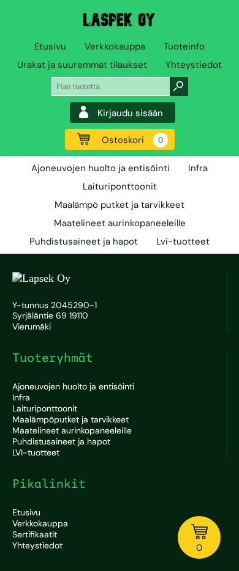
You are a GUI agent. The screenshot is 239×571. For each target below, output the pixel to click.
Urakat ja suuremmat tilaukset (82, 65)
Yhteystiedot (193, 65)
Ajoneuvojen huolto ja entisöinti (100, 168)
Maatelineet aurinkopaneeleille (120, 223)
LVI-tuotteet (35, 452)
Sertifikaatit (34, 534)
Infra (198, 168)
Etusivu (50, 46)
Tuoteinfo (184, 46)
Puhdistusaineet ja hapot (83, 241)
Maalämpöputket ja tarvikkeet (70, 419)
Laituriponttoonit (120, 186)
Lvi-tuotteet (183, 241)
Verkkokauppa (115, 46)
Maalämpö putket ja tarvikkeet (119, 205)
